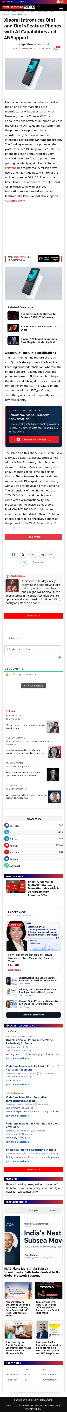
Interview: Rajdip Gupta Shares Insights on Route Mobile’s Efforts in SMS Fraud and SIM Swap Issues (48, 1348)
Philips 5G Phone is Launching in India (31, 1149)
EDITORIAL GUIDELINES (30, 1405)
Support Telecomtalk (16, 2)
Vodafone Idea (50, 1374)
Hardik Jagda (13, 715)
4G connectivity (15, 201)
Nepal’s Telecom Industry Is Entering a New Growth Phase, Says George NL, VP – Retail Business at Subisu (18, 1308)
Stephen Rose (14, 785)
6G (8, 1369)
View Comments (33, 685)
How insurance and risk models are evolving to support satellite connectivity (26, 752)
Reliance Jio (12, 1379)
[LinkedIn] (42, 554)
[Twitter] (23, 554)
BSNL (27, 1374)
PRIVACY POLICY (33, 1408)
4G (44, 1369)
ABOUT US (11, 1405)
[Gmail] (32, 554)
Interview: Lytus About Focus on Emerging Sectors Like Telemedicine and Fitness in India (18, 1348)
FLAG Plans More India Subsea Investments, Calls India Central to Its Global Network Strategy (32, 1272)
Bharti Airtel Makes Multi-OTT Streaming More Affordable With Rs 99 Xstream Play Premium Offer (44, 888)
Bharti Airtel (12, 1374)
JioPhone (11, 168)
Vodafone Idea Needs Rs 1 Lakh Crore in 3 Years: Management (32, 1068)
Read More (33, 536)
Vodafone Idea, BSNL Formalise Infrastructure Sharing (26, 1099)
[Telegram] (23, 562)
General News (50, 1379)
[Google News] (39, 562)
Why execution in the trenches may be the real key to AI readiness (26, 796)
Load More (33, 615)
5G (26, 1369)
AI (26, 1379)
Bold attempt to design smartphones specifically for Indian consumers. (24, 774)
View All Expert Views (33, 1014)
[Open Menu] (61, 7)
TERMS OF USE (51, 1405)
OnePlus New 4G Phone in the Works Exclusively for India (30, 1041)
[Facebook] (13, 554)
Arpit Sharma (28, 44)
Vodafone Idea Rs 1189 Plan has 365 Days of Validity (32, 1125)
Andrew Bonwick (16, 737)
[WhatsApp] (52, 554)
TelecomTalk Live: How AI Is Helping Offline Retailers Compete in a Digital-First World (48, 1307)
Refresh (12, 1031)
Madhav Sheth (14, 763)
